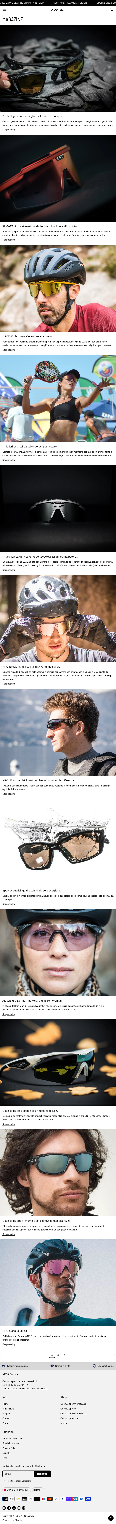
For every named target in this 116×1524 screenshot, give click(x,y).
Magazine (7, 1413)
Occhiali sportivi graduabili (73, 1404)
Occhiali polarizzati (69, 1418)
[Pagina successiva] (113, 1355)
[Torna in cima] (111, 1518)
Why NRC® (8, 1408)
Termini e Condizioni (22, 1481)
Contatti (6, 1418)
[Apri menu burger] (4, 9)
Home (5, 1404)
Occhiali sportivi (68, 1408)
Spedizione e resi (10, 1443)
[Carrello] (111, 9)
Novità (63, 1423)
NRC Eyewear (28, 1516)
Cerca (5, 1423)
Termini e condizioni (12, 1438)
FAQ (4, 1457)
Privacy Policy (9, 1448)
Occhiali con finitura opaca (73, 1413)
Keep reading (8, 129)
